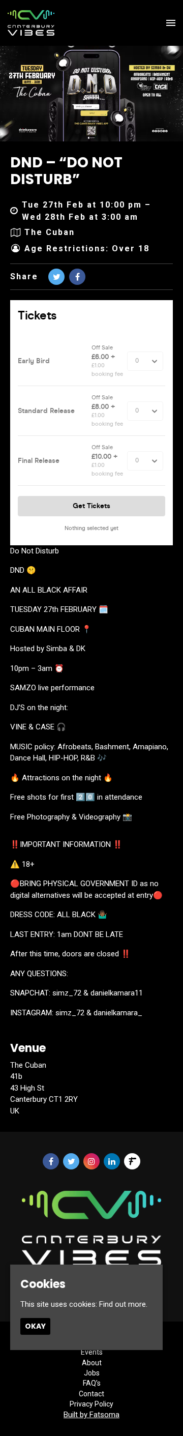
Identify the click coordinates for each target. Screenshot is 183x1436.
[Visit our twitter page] (56, 277)
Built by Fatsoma (91, 1414)
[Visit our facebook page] (77, 277)
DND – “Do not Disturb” (66, 171)
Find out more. (123, 1304)
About (92, 1363)
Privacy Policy (91, 1404)
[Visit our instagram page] (91, 1161)
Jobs (92, 1373)
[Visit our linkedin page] (112, 1161)
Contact (91, 1394)
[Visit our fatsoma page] (132, 1161)
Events (92, 1352)
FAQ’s (92, 1383)
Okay (35, 1326)
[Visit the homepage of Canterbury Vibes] (31, 23)
